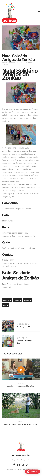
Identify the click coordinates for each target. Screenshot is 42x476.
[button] (32, 472)
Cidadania (6, 300)
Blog (5, 62)
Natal (4, 305)
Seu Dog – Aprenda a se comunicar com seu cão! (21, 424)
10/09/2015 (21, 383)
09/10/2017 (21, 421)
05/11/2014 (21, 62)
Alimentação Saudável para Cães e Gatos (21, 386)
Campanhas (11, 62)
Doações (16, 300)
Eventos (26, 300)
